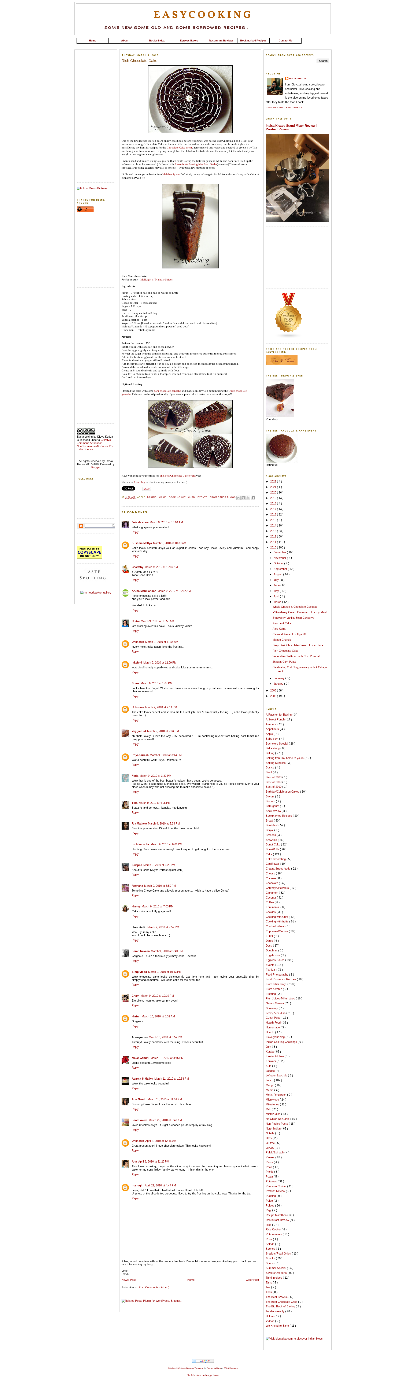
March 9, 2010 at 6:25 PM (159, 865)
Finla (135, 775)
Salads (270, 1244)
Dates (270, 940)
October (279, 563)
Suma (135, 683)
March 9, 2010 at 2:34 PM (163, 731)
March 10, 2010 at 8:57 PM (165, 1037)
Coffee (270, 902)
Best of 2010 (274, 786)
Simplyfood (139, 971)
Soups (270, 1263)
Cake (163, 497)
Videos (270, 1321)
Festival (271, 969)
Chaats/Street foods (278, 868)
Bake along (273, 748)
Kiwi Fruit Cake (282, 623)
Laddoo (271, 1070)
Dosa (269, 945)
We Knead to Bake (278, 1325)
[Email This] (238, 498)
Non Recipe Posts (277, 1123)
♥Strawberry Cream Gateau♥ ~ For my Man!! (300, 612)
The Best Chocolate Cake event (177, 475)
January (279, 683)
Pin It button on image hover (203, 1375)
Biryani (270, 796)
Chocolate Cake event (179, 147)
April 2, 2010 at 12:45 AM (160, 1140)
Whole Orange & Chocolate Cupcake (295, 606)
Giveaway (272, 1008)
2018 (273, 503)
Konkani (271, 1061)
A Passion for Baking (279, 714)
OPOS (270, 1147)
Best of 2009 (274, 782)
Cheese (271, 873)
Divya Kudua (297, 78)
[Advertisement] (203, 45)
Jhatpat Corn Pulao (284, 661)
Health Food (273, 1022)
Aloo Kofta (279, 628)
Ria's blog (140, 482)
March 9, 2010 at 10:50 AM (161, 567)
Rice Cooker (274, 1229)
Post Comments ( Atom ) (154, 1287)
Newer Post (129, 1279)
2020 (273, 492)
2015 (273, 520)
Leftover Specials (277, 1075)
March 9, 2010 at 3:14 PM (166, 755)
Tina (134, 802)
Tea (268, 1287)
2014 (273, 525)
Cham (135, 995)
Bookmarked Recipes (279, 815)
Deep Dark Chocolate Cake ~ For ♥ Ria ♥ (298, 645)
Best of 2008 (274, 777)
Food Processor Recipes (281, 979)
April (277, 596)
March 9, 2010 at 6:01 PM (166, 844)
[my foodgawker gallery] (95, 592)
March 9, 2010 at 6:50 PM (160, 885)
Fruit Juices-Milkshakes (281, 998)
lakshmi (137, 662)
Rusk (269, 1239)
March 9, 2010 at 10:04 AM (166, 522)
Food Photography (277, 974)
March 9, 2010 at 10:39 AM (169, 543)
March (278, 601)
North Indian (273, 1128)
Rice (269, 1224)
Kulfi (269, 1066)
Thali (269, 1292)
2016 (273, 514)
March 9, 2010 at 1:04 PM (156, 683)
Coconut (271, 897)
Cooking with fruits (277, 921)
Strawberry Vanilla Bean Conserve (293, 617)
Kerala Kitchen (275, 1056)
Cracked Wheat (275, 926)
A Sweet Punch (275, 719)
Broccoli (271, 835)
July (277, 579)
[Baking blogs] (288, 337)
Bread (270, 820)
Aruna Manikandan (144, 590)
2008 (273, 696)
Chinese (271, 878)
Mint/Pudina (273, 1114)
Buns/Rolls (273, 849)
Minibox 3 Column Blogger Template (186, 1368)
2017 (273, 509)
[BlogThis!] (243, 498)
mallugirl (138, 1185)
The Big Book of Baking (281, 1306)
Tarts (269, 1282)
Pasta (270, 1162)
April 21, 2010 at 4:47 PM (160, 1185)
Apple (270, 733)
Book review (274, 810)
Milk (269, 1109)
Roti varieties (274, 1234)
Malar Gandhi (140, 1058)
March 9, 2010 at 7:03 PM (157, 906)
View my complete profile (284, 107)
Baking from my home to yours (285, 758)
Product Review (276, 1191)
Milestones (273, 1104)
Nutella (270, 1133)
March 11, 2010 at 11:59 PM (165, 1099)
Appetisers (273, 729)
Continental (273, 907)
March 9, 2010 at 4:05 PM (154, 802)
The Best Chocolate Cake (282, 1301)
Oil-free (271, 1143)
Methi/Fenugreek (276, 1094)
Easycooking (203, 15)
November (280, 557)
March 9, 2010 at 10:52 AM (174, 590)
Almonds (271, 724)
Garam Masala (275, 1003)
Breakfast (272, 825)
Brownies (272, 839)
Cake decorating (276, 859)
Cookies (271, 912)
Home (191, 1279)
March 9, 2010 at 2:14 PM (161, 707)
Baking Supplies (276, 762)
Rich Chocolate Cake (285, 650)
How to (270, 1032)
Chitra (136, 621)
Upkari (270, 1316)
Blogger (95, 467)
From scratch (274, 989)
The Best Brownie (277, 1297)
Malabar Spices (171, 174)
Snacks (271, 1258)
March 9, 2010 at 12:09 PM (160, 662)
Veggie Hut (139, 731)
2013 (273, 531)
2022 (273, 481)
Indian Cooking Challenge (282, 1041)
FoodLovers (139, 1120)
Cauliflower (273, 863)
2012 (273, 536)
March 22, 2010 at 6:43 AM (165, 1120)
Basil (269, 772)
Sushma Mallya (142, 543)
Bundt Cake (273, 844)
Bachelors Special (277, 743)
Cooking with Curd (182, 497)
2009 (273, 690)
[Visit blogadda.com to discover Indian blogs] (294, 1338)
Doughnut (272, 950)
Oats (269, 1138)
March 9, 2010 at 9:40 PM (167, 951)
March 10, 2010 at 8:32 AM (158, 1016)
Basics (270, 767)
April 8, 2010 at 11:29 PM (153, 1161)
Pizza (270, 1176)
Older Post (252, 1279)
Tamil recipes (274, 1277)
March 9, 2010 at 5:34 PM (164, 823)
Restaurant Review (278, 1220)
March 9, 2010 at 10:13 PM (164, 971)
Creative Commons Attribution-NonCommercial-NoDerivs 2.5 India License (95, 444)
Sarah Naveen (141, 951)
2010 (273, 547)
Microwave (273, 1099)
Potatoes (272, 1181)
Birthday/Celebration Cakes (283, 791)
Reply (135, 532)
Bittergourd (273, 806)
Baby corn (272, 738)
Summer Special (276, 1268)
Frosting (271, 993)
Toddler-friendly (275, 1311)
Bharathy (137, 567)
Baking (152, 497)
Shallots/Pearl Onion (279, 1253)
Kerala (270, 1051)
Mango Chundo (282, 639)
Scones (271, 1248)
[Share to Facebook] (253, 498)
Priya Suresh (140, 755)
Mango (270, 1085)
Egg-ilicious (273, 955)
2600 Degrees (231, 1368)
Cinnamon (272, 892)
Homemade (273, 1027)
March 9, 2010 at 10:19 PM (157, 995)
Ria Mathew (139, 823)
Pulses (270, 1205)
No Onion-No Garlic (278, 1118)
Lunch (270, 1080)
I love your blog (275, 1037)
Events (203, 497)
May (277, 590)
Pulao (270, 1200)
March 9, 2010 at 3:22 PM (155, 775)
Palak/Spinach (275, 1152)
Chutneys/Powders (278, 887)
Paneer (270, 1157)
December (280, 552)
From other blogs (223, 497)
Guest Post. (273, 1017)
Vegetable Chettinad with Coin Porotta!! (297, 656)
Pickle (270, 1171)
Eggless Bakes (275, 960)
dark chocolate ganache (168, 390)
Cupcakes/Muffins (277, 931)
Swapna (137, 865)
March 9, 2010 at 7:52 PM (163, 927)
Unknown (138, 641)
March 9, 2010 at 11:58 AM (161, 641)
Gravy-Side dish (276, 1013)
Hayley (136, 906)
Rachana (137, 885)
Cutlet (270, 936)
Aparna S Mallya (142, 1078)
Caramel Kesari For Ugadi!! (289, 634)
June (277, 585)
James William (214, 1368)
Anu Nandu (139, 1099)
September (281, 568)
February (279, 678)
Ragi (269, 1210)
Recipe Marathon (276, 1215)
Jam (269, 1046)
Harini (136, 1016)
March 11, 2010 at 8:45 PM (167, 1058)
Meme (270, 1090)
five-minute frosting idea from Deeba (196, 164)
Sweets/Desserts (277, 1272)
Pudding (271, 1195)
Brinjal (270, 830)
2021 (273, 487)
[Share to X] (248, 498)
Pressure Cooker (276, 1186)
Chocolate (272, 883)
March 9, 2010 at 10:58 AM (157, 621)
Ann (134, 1161)
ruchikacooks (140, 844)
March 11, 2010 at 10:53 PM (171, 1078)
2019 (273, 498)
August (278, 574)
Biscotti (271, 801)
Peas (269, 1167)
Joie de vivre (140, 522)
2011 (273, 542)
